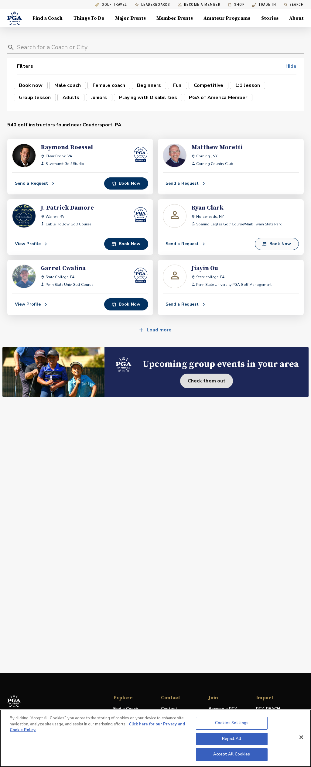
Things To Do (88, 18)
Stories (270, 18)
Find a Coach (47, 18)
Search (296, 4)
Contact (169, 709)
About (296, 18)
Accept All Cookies (231, 754)
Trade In (264, 5)
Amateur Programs (226, 18)
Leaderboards (155, 5)
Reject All (231, 738)
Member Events (174, 18)
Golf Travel (114, 5)
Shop (236, 5)
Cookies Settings (231, 723)
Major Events (130, 18)
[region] (155, 738)
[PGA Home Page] (14, 18)
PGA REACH (268, 709)
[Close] (301, 737)
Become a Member (202, 5)
